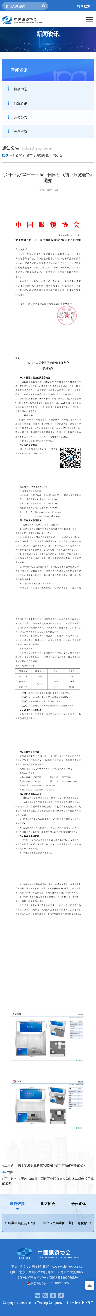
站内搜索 (83, 6)
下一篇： (48, 1180)
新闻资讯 (43, 155)
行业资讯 (20, 103)
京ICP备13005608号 (63, 1277)
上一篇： (45, 1165)
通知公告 (20, 117)
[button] (90, 1223)
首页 (29, 155)
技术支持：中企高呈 (79, 1302)
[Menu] (89, 19)
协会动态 (20, 88)
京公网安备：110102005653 (50, 1283)
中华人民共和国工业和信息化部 (65, 1223)
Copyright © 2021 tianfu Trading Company (32, 1302)
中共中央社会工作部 (22, 1223)
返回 (9, 1172)
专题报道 (20, 131)
